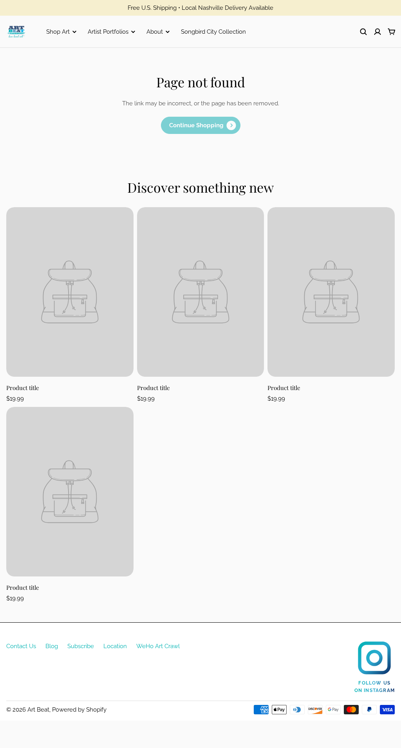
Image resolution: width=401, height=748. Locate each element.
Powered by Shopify (79, 709)
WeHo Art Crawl (158, 646)
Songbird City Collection (213, 31)
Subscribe (80, 646)
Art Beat (38, 709)
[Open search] (363, 32)
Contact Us (21, 646)
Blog (51, 646)
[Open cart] (392, 32)
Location (115, 646)
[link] (200, 125)
